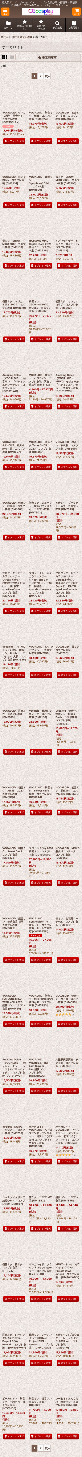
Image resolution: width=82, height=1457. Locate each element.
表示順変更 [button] (49, 57)
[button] (5, 12)
